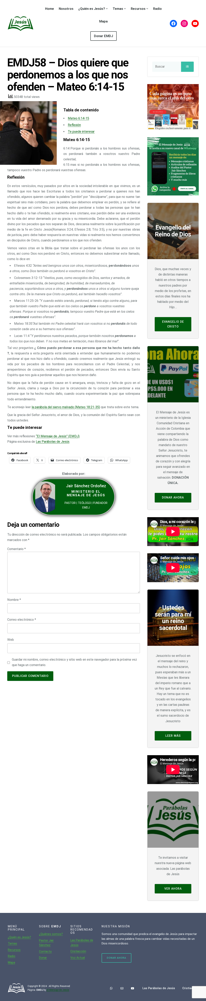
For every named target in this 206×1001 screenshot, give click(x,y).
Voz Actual (77, 957)
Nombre (14, 600)
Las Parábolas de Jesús (52, 442)
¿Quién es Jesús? (19, 937)
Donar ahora (173, 497)
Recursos (14, 949)
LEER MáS (173, 735)
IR (187, 66)
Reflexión (74, 125)
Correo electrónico (21, 620)
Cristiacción (78, 951)
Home (49, 9)
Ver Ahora (173, 888)
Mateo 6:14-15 (78, 118)
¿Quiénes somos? (51, 934)
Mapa (11, 962)
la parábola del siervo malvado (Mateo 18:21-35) (66, 407)
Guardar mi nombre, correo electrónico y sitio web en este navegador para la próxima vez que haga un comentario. (74, 662)
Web (10, 640)
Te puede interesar (81, 131)
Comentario (16, 549)
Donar (43, 957)
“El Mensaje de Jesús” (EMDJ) (57, 436)
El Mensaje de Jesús (58, 990)
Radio (11, 956)
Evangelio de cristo (173, 324)
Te (9, 943)
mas (14, 943)
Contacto (45, 951)
